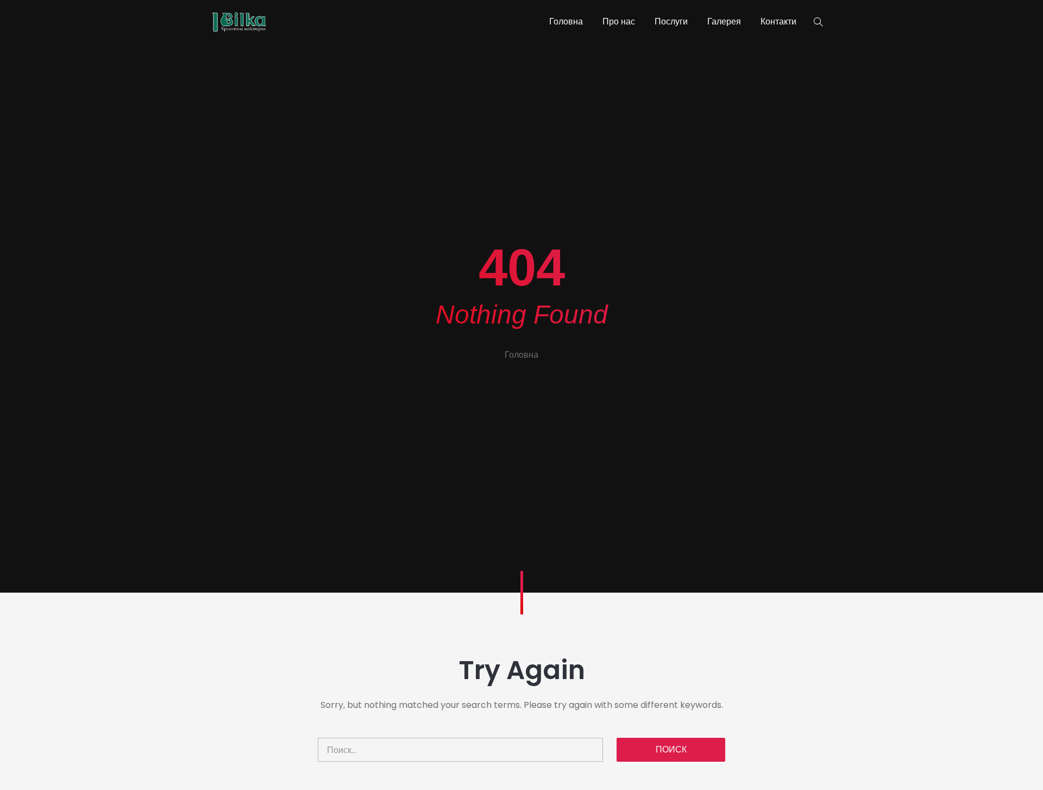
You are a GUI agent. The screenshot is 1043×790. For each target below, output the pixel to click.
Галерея (724, 21)
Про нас (618, 21)
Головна (566, 21)
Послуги (671, 21)
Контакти (778, 21)
